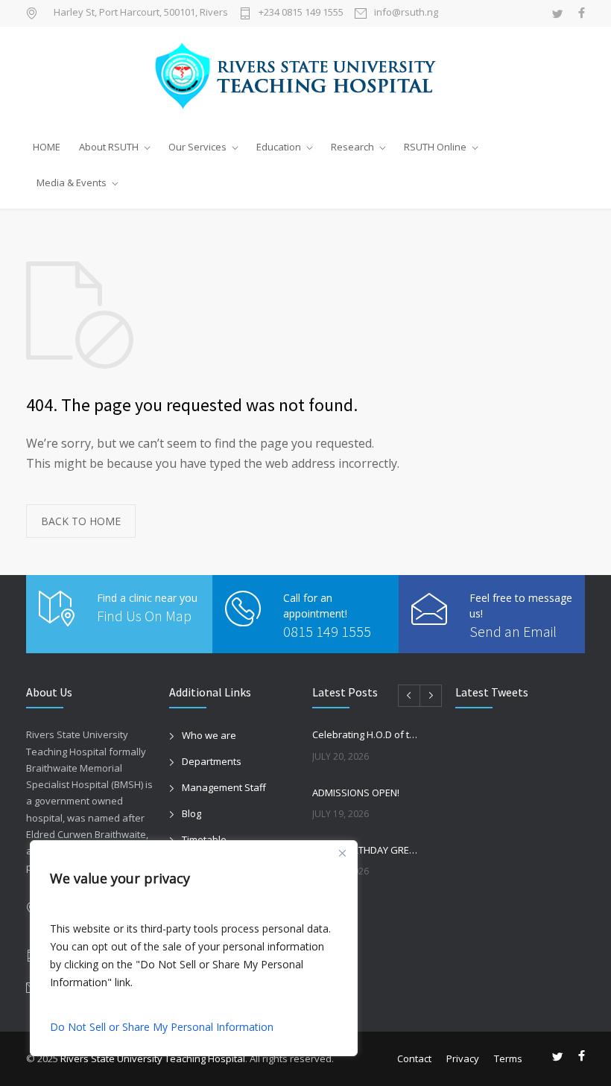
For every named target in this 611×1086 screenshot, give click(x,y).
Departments (211, 761)
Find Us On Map (144, 615)
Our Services (197, 146)
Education (278, 146)
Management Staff (224, 787)
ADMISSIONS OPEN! (355, 792)
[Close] (342, 853)
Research (352, 146)
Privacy (462, 1058)
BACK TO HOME (81, 521)
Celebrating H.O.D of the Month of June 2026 (367, 734)
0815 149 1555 (327, 631)
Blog (191, 813)
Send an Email (513, 631)
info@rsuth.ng (406, 13)
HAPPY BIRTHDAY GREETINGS (367, 850)
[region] (194, 948)
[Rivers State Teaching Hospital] (305, 77)
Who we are (209, 735)
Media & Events (72, 182)
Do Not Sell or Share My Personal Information (161, 1027)
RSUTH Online (435, 146)
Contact (414, 1058)
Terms (508, 1058)
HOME (46, 146)
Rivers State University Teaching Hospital (152, 1058)
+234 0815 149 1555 (301, 13)
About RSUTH (109, 146)
